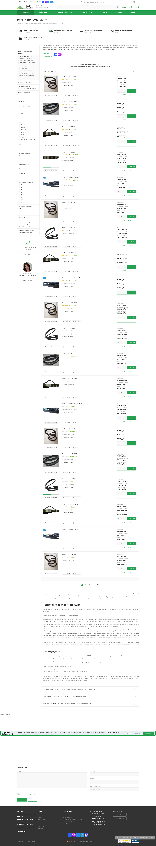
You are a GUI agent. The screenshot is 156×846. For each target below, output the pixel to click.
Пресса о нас (41, 819)
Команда (40, 821)
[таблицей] (136, 71)
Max (53, 2)
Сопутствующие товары (25, 828)
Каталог (20, 811)
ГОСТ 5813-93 (47, 54)
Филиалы (65, 815)
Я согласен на (34, 794)
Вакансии (40, 824)
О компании (41, 815)
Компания (41, 811)
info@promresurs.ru (98, 813)
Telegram (51, 2)
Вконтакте (48, 2)
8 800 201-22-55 (22, 1)
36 (98, 585)
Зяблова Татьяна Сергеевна (27, 275)
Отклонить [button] (137, 733)
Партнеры (40, 828)
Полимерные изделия (25, 819)
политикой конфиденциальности (48, 734)
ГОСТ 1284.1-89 (47, 56)
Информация (67, 811)
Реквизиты (41, 826)
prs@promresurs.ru (98, 818)
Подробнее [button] (128, 733)
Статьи (39, 817)
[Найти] (118, 7)
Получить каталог (120, 818)
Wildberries (46, 2)
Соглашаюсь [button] (148, 733)
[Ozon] (55, 54)
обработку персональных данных (38, 794)
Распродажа (21, 831)
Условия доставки (67, 817)
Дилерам (65, 823)
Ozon (43, 2)
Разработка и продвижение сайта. (82, 841)
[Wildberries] (60, 54)
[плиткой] (131, 71)
